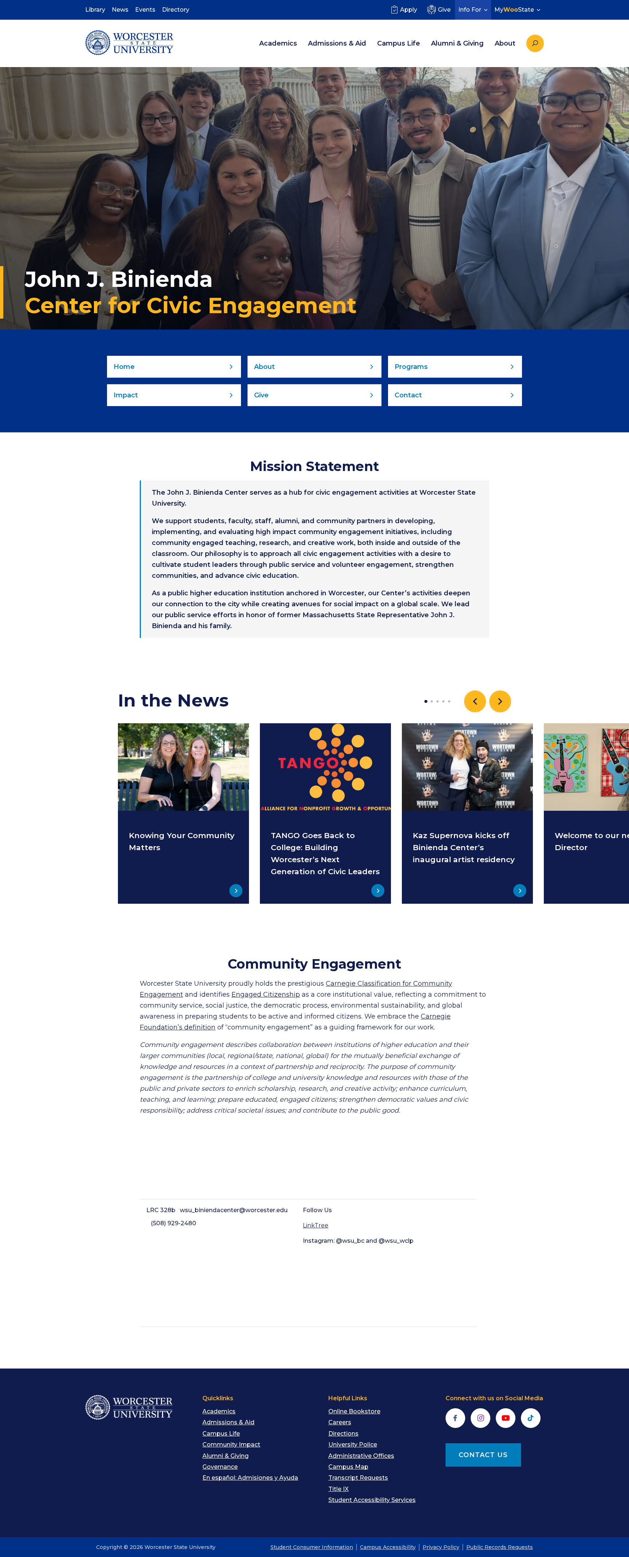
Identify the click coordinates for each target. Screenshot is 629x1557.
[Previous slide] (475, 701)
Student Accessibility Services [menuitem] (372, 1499)
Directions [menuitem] (343, 1433)
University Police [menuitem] (352, 1444)
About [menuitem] (505, 43)
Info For (469, 9)
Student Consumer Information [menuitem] (311, 1547)
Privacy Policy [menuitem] (441, 1547)
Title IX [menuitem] (338, 1489)
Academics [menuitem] (278, 43)
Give (444, 9)
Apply (408, 9)
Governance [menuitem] (220, 1466)
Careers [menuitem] (339, 1422)
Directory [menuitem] (175, 9)
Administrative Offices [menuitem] (361, 1455)
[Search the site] (535, 43)
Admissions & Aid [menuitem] (337, 43)
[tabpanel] (183, 813)
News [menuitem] (120, 9)
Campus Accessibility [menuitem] (388, 1547)
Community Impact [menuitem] (231, 1444)
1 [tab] (425, 701)
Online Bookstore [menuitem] (354, 1411)
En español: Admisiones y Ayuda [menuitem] (250, 1477)
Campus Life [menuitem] (398, 43)
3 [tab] (437, 701)
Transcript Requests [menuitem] (358, 1477)
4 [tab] (443, 701)
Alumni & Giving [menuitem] (457, 43)
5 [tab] (449, 701)
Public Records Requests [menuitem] (499, 1547)
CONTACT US (483, 1455)
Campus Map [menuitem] (348, 1466)
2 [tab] (431, 701)
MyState (514, 9)
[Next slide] (500, 701)
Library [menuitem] (95, 9)
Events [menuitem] (145, 9)
